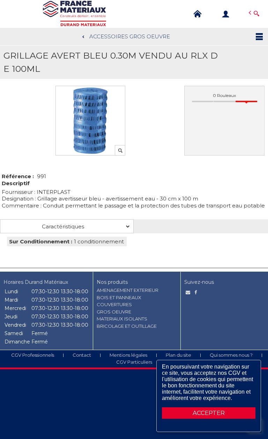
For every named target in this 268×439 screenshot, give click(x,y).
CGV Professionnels (32, 355)
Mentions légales (128, 355)
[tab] (67, 226)
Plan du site (178, 355)
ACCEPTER (209, 412)
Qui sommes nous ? (231, 355)
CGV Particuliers (134, 362)
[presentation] (66, 226)
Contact (82, 355)
